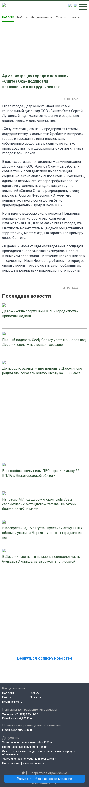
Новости (8, 17)
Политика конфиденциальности (23, 763)
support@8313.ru (22, 718)
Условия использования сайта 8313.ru (27, 742)
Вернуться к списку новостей (44, 658)
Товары (74, 17)
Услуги (61, 17)
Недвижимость (42, 17)
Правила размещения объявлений (24, 746)
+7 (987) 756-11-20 (26, 714)
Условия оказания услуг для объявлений (29, 758)
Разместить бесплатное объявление (44, 779)
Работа (22, 17)
